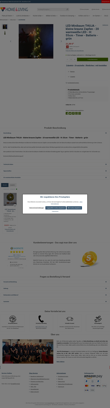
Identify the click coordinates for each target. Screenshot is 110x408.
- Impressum (55, 211)
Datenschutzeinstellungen (36, 208)
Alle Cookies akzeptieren (74, 208)
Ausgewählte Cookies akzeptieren (55, 208)
